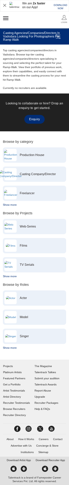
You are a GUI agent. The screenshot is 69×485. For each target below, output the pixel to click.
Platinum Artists (12, 372)
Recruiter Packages (46, 402)
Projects (8, 366)
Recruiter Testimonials (16, 402)
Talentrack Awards (45, 384)
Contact (57, 439)
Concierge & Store (47, 445)
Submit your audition (46, 378)
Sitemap (43, 452)
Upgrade (39, 396)
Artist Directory (12, 396)
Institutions (27, 452)
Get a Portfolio (12, 384)
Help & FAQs (42, 408)
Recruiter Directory (14, 415)
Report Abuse (42, 390)
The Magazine (43, 366)
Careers (43, 439)
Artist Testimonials (14, 390)
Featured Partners (14, 378)
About (10, 439)
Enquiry (34, 119)
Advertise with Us (21, 445)
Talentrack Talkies (45, 372)
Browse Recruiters (14, 408)
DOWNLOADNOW (60, 7)
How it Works (26, 439)
